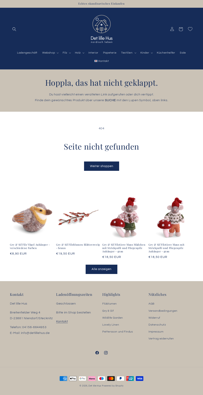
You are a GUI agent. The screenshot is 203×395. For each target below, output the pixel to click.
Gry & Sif (108, 310)
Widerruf (154, 317)
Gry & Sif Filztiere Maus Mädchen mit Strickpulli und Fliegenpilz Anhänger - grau (123, 248)
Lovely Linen (110, 324)
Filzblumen (109, 303)
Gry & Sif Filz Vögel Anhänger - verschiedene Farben (30, 246)
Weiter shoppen (101, 166)
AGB (151, 303)
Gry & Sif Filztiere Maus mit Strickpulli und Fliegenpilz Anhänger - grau (166, 248)
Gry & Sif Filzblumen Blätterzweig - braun (78, 246)
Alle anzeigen (101, 269)
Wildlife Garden (112, 317)
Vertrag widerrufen (161, 338)
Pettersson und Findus (117, 331)
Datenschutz (157, 324)
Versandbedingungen (162, 310)
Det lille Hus (94, 386)
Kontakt (62, 321)
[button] (14, 29)
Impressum (155, 331)
